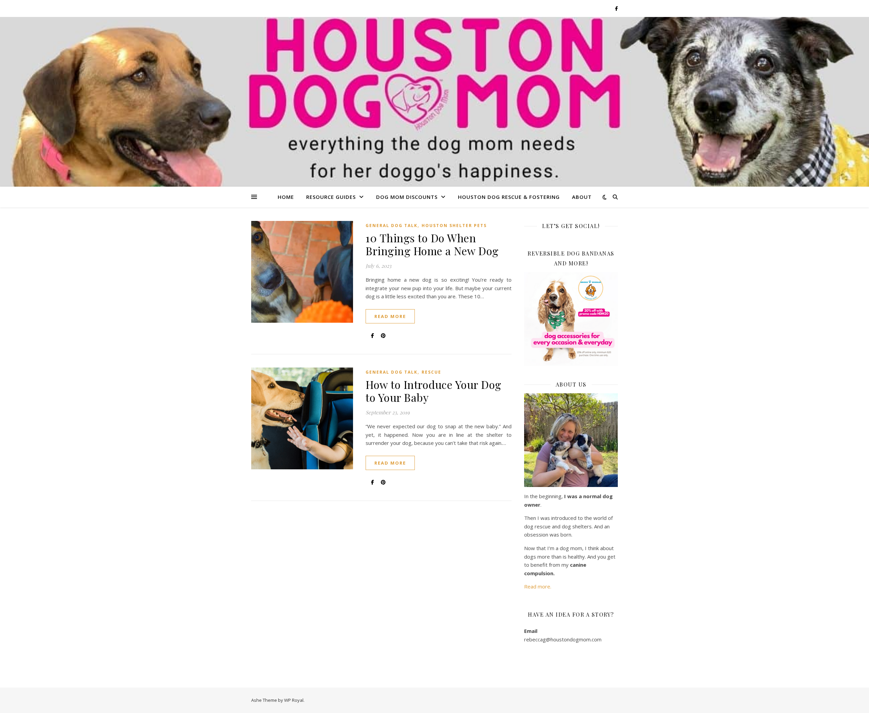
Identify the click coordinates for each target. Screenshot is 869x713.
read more (390, 316)
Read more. (537, 586)
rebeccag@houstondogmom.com (563, 639)
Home (286, 196)
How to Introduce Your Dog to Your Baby (433, 391)
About (582, 196)
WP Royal (293, 700)
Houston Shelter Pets (454, 225)
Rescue (431, 372)
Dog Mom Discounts (407, 196)
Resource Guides (331, 196)
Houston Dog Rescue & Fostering (509, 196)
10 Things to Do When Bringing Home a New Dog (432, 244)
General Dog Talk (392, 225)
